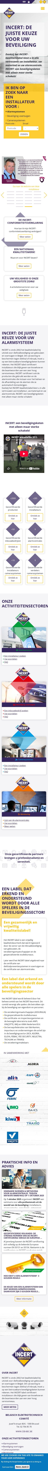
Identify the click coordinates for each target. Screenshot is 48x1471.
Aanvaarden (7, 1467)
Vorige (4, 195)
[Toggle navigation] (42, 8)
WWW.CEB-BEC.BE (24, 1431)
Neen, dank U (22, 1467)
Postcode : (10, 123)
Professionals (24, 2)
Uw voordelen (10, 659)
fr (41, 2)
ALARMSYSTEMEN (10, 1443)
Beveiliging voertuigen (18, 115)
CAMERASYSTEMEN (11, 1449)
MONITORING (8, 1452)
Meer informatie (24, 1298)
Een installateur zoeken (15, 656)
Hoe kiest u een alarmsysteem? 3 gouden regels (22, 1277)
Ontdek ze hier (13, 517)
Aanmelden (29, 2)
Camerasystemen (16, 120)
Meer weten (25, 236)
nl (44, 2)
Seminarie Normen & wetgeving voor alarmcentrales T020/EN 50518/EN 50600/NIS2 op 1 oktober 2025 (24, 1193)
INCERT (9, 11)
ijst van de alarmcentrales (17, 820)
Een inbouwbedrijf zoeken (16, 710)
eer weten (10, 826)
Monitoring (25, 814)
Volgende (44, 195)
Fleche (24, 312)
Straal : (26, 123)
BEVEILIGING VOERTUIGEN (13, 1446)
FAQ (6, 662)
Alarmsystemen (16, 111)
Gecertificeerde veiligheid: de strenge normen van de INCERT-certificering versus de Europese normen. (22, 1235)
